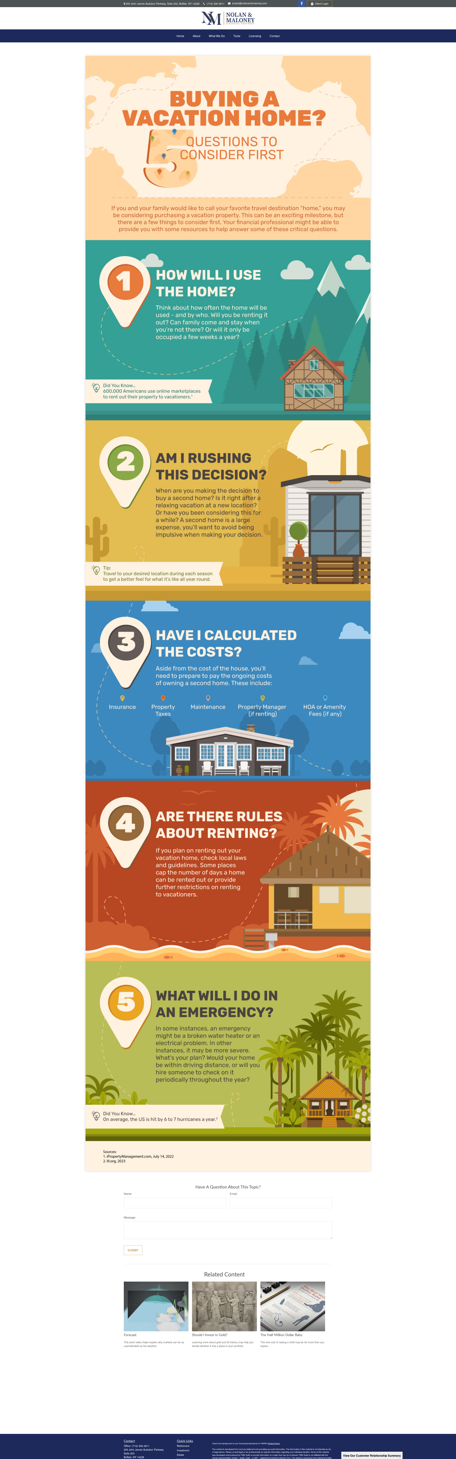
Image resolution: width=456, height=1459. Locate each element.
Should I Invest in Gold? (209, 1335)
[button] (180, 36)
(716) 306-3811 (215, 3)
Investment (183, 1450)
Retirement (183, 1446)
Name (127, 1194)
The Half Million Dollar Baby (281, 1335)
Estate (180, 1455)
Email (233, 1194)
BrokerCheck (274, 1443)
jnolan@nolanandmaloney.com (249, 3)
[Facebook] (301, 3)
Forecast (130, 1335)
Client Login (321, 3)
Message (129, 1217)
